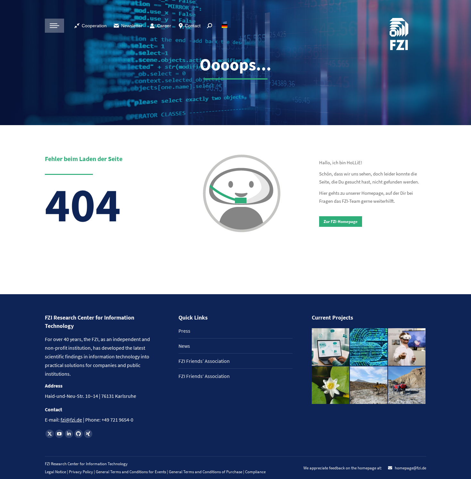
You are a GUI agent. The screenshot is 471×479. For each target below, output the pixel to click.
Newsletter (132, 25)
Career (164, 25)
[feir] (407, 347)
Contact (193, 25)
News (184, 346)
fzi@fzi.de (71, 419)
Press (184, 331)
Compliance (255, 472)
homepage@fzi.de (410, 468)
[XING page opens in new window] (88, 434)
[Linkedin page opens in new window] (69, 434)
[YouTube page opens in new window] (59, 434)
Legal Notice (55, 472)
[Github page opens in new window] (78, 434)
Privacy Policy (81, 472)
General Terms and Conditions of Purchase (206, 472)
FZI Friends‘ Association (204, 376)
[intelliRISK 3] (407, 385)
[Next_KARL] (331, 347)
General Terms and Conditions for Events (131, 472)
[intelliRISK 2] (369, 385)
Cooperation (94, 25)
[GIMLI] (369, 347)
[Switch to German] (225, 25)
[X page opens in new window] (49, 434)
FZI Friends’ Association (204, 361)
